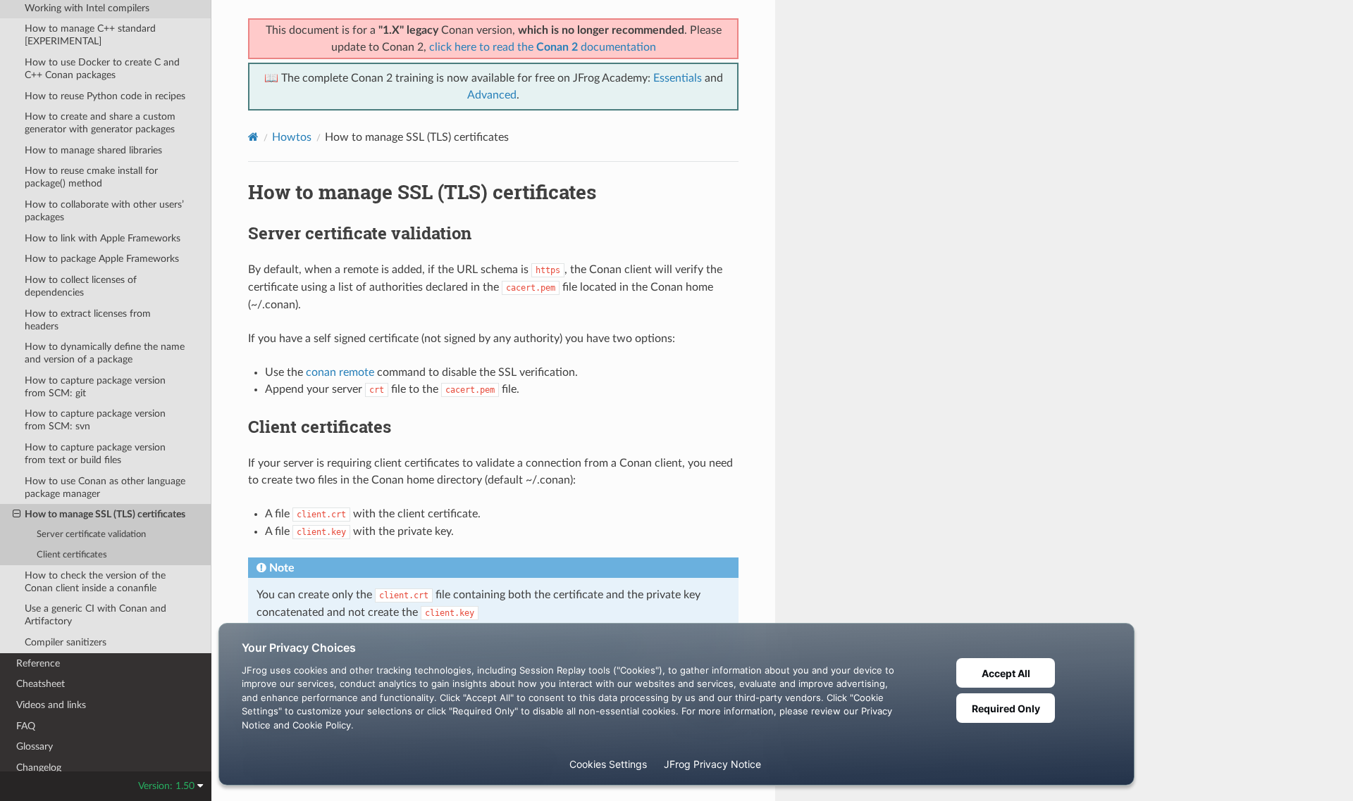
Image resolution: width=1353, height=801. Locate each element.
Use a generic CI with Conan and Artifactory (95, 614)
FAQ (25, 726)
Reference (38, 663)
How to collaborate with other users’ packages (104, 210)
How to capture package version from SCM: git (95, 386)
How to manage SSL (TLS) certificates (105, 514)
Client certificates (72, 555)
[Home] (253, 137)
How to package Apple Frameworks (102, 258)
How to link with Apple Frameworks (102, 238)
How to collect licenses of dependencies (81, 286)
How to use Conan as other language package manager (105, 487)
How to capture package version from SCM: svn (95, 419)
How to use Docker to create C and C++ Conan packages (102, 68)
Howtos (291, 137)
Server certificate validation (91, 534)
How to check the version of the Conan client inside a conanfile (95, 581)
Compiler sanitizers (65, 642)
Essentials (677, 78)
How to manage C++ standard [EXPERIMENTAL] (90, 34)
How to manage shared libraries (93, 150)
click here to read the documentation (542, 47)
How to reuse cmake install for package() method (91, 177)
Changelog (38, 767)
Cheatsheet (40, 684)
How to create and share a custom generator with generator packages (100, 122)
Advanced (492, 95)
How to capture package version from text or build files (95, 453)
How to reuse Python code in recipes (105, 96)
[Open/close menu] (16, 514)
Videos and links (51, 705)
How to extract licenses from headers (88, 320)
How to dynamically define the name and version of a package (105, 353)
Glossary (34, 746)
